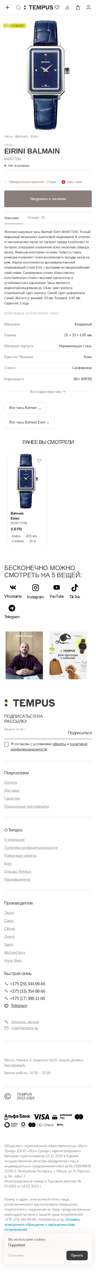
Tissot (9, 912)
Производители (17, 879)
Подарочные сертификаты (26, 806)
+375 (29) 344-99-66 (27, 984)
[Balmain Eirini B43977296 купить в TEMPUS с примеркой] (38, 7)
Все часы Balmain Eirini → (29, 422)
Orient (9, 936)
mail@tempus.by (24, 1028)
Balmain (21, 136)
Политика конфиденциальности (31, 847)
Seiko (8, 944)
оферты (59, 744)
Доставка (11, 790)
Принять (77, 1255)
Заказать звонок (25, 1022)
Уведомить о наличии (48, 199)
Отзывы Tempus (17, 871)
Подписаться (80, 733)
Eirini (35, 136)
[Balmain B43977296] (27, 481)
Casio (9, 920)
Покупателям (16, 773)
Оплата (10, 782)
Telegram (19, 1005)
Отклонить (16, 1255)
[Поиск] (18, 7)
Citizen (9, 928)
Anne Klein (13, 960)
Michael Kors (14, 952)
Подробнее (16, 1245)
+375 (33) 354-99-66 (27, 991)
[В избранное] (39, 460)
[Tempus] (29, 703)
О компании (14, 839)
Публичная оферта (20, 855)
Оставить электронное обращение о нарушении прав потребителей (42, 1224)
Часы (8, 136)
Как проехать (14, 1065)
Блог (8, 863)
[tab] (13, 218)
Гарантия (12, 798)
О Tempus (13, 830)
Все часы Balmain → (25, 408)
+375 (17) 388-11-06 (27, 998)
